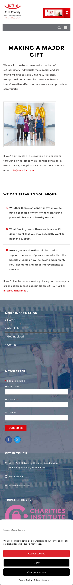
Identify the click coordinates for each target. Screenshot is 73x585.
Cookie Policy (25, 580)
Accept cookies (36, 553)
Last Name (34, 355)
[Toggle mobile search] (59, 27)
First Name (34, 343)
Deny (37, 562)
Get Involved (12, 343)
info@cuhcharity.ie (22, 170)
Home (11, 323)
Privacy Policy (35, 544)
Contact (12, 353)
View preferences (36, 572)
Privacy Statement (43, 580)
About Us (13, 332)
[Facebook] (31, 383)
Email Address (36, 329)
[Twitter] (40, 383)
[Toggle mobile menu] (66, 27)
